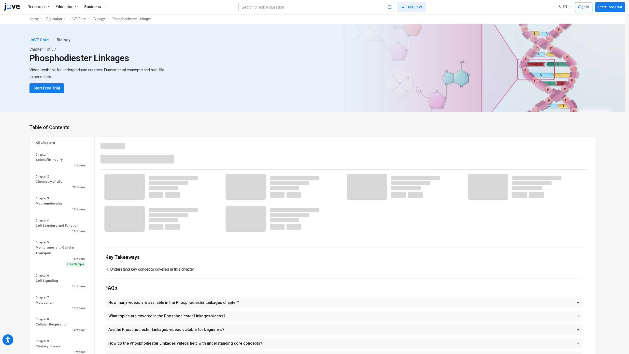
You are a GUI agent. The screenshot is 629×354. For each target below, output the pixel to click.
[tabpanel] (343, 206)
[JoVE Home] (12, 7)
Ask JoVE (415, 7)
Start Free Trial (610, 7)
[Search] (389, 7)
